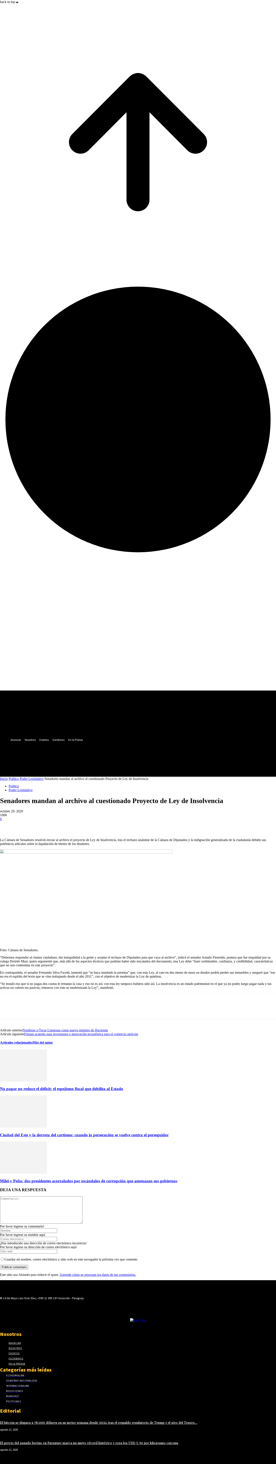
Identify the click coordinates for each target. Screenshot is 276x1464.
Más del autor (43, 1042)
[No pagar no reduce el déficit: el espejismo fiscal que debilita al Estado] (23, 1080)
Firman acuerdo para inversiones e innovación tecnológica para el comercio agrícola (81, 1034)
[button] (105, 765)
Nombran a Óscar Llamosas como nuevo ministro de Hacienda (65, 1030)
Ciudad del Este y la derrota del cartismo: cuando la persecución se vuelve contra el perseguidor (84, 1135)
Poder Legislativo (32, 779)
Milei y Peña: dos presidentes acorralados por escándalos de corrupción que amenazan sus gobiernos (88, 1181)
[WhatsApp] (38, 825)
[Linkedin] (90, 755)
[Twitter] (98, 755)
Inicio (4, 779)
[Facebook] (74, 755)
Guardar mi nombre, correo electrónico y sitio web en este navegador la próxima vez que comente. (71, 1259)
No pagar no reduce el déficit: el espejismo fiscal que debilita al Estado (61, 1088)
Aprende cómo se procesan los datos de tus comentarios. (98, 1275)
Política (14, 779)
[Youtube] (106, 755)
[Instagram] (82, 755)
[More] (54, 825)
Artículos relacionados (16, 1042)
